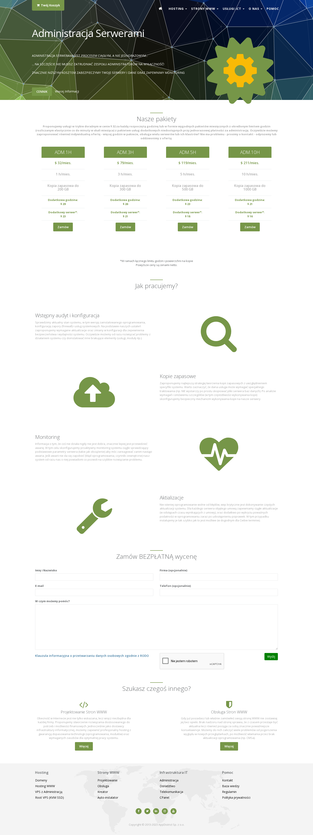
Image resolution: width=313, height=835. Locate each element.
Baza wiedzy (230, 786)
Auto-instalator (108, 797)
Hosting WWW (45, 786)
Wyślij (271, 656)
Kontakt (227, 780)
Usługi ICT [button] (232, 9)
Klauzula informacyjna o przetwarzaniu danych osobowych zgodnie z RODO (92, 656)
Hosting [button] (177, 9)
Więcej (84, 746)
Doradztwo (167, 786)
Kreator (103, 792)
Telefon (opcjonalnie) (175, 586)
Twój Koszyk (50, 5)
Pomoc (273, 9)
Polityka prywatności (236, 797)
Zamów (63, 227)
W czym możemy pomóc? (52, 601)
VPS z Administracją (48, 792)
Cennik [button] (41, 92)
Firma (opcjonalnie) (173, 570)
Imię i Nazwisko (46, 570)
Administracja (169, 780)
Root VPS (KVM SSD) (49, 797)
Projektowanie (108, 780)
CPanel (164, 797)
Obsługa (103, 786)
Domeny (41, 780)
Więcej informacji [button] (67, 91)
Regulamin (229, 792)
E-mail (39, 586)
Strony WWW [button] (203, 9)
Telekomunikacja (171, 792)
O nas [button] (254, 9)
